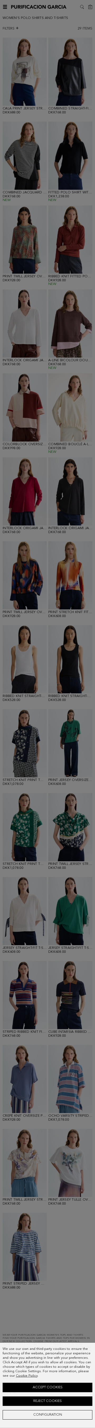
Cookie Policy (26, 1375)
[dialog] (47, 1385)
